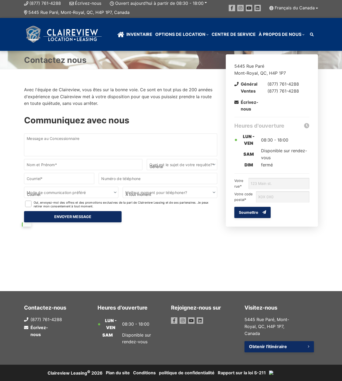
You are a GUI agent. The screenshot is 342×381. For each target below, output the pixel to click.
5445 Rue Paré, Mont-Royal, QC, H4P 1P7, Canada (79, 12)
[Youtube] (249, 8)
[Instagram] (240, 8)
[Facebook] (232, 8)
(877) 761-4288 (45, 3)
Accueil (121, 34)
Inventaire (139, 34)
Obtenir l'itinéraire (268, 346)
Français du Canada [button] (295, 7)
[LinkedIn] (257, 8)
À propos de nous (280, 34)
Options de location (180, 34)
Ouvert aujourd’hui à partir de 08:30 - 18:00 (159, 3)
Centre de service (234, 34)
